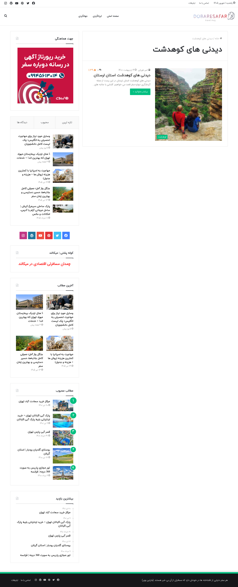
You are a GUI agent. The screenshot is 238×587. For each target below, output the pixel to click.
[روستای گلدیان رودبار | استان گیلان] (63, 455)
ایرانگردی (97, 16)
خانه (217, 39)
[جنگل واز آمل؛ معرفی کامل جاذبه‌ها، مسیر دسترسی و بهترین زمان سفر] (63, 194)
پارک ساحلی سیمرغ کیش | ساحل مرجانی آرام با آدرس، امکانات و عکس (35, 210)
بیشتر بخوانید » (140, 92)
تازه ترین (67, 122)
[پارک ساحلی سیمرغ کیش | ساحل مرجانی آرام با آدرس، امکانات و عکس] (63, 209)
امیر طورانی (143, 70)
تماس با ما (204, 3)
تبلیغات (191, 3)
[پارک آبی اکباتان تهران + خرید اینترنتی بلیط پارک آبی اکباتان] (63, 420)
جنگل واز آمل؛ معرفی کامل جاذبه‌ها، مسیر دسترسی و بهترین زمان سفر (35, 192)
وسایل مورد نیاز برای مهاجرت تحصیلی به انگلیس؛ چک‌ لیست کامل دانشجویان (34, 140)
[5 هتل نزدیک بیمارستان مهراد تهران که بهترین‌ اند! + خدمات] (63, 159)
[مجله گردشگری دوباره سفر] (213, 16)
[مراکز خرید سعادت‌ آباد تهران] (63, 405)
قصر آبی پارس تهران (39, 432)
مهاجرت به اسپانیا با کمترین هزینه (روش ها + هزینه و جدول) (34, 174)
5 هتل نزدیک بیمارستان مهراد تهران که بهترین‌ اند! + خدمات (30, 317)
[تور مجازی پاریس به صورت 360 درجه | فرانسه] (63, 473)
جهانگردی (83, 16)
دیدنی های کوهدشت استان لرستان (122, 75)
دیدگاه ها (22, 122)
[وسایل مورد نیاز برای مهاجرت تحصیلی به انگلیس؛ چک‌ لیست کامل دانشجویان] (63, 141)
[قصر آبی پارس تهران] (63, 438)
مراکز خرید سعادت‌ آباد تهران (34, 401)
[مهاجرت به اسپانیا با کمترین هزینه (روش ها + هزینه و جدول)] (63, 176)
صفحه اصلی (113, 16)
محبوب (45, 122)
